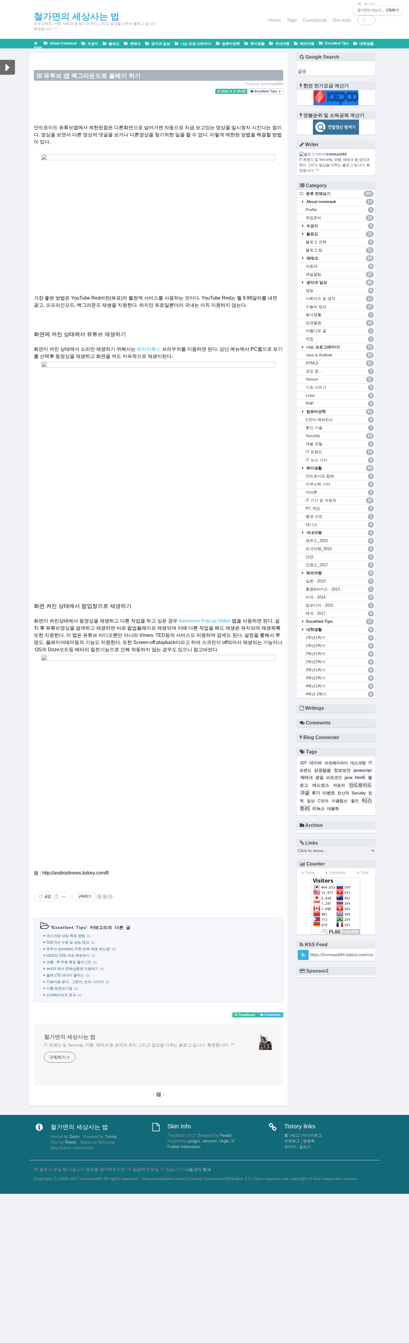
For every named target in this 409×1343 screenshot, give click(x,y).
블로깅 (113, 44)
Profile (339, 209)
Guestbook (315, 20)
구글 (304, 792)
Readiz (71, 1142)
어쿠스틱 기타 (339, 484)
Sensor (339, 379)
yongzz (194, 1141)
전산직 (343, 793)
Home (274, 20)
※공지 (92, 44)
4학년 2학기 (339, 694)
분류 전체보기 (338, 193)
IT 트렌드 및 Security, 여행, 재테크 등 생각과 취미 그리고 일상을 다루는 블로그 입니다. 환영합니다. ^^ (139, 1045)
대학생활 (366, 44)
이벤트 (328, 792)
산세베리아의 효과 (61, 995)
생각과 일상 (160, 44)
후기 (316, 792)
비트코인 (334, 778)
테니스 (339, 524)
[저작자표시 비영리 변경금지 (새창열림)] (104, 896)
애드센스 (320, 785)
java (348, 777)
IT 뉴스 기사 (339, 460)
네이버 (315, 762)
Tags (292, 20)
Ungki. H (226, 1141)
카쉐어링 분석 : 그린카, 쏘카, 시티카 (75, 982)
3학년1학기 (339, 670)
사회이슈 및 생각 (339, 298)
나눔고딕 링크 (198, 1169)
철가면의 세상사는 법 (70, 1037)
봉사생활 (339, 314)
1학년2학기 (339, 645)
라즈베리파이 (336, 763)
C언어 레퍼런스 (339, 419)
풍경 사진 (339, 516)
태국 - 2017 (339, 613)
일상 (311, 801)
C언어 (323, 801)
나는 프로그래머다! (195, 44)
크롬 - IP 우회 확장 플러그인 (68, 962)
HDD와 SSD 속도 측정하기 (68, 955)
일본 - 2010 (339, 581)
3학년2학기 (339, 678)
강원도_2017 (339, 565)
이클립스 (339, 801)
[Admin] (358, 3)
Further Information (183, 1147)
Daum (74, 1137)
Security (339, 436)
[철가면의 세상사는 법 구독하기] (303, 955)
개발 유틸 (339, 444)
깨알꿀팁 (339, 274)
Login (371, 3)
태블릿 (333, 809)
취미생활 (257, 44)
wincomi (210, 1141)
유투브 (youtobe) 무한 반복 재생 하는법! (78, 949)
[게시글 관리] (64, 896)
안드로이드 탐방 (339, 476)
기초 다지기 (339, 387)
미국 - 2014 (339, 597)
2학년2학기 (339, 662)
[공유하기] (56, 896)
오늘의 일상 (339, 306)
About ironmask (63, 43)
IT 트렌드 (339, 452)
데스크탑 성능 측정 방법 (65, 936)
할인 (355, 801)
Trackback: (247, 1015)
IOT (303, 763)
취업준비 (339, 218)
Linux (339, 395)
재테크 (135, 44)
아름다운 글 (339, 331)
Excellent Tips (336, 43)
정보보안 (342, 770)
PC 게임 (339, 508)
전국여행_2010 (339, 549)
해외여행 (306, 44)
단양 (339, 557)
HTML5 (339, 363)
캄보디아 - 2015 (339, 605)
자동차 (339, 266)
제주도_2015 (339, 540)
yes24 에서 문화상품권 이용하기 (72, 969)
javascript (363, 770)
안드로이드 (360, 785)
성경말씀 (339, 323)
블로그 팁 (339, 250)
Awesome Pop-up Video (205, 620)
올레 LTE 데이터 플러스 (65, 975)
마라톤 (339, 492)
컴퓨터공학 (230, 44)
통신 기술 (339, 427)
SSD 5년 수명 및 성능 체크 (67, 942)
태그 (295, 1135)
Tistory (111, 1137)
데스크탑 (358, 763)
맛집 (339, 339)
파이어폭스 (149, 349)
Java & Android (339, 355)
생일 (339, 290)
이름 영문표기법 (59, 988)
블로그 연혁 (339, 242)
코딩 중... (339, 371)
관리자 (290, 1147)
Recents (342, 20)
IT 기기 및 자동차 (339, 500)
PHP (339, 403)
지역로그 (292, 1141)
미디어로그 (312, 1135)
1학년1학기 (339, 637)
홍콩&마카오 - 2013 (339, 589)
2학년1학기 (339, 653)
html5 (360, 777)
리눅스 (318, 808)
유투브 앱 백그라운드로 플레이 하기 (92, 75)
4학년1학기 (339, 686)
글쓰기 (305, 1147)
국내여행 (282, 44)
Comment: (272, 1015)
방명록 (309, 1141)
